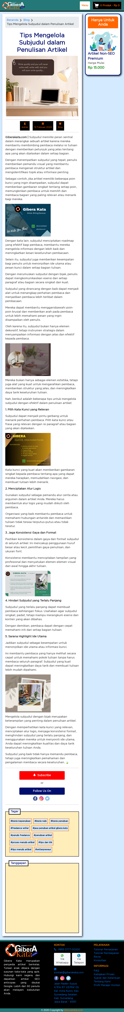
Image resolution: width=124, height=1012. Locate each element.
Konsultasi (100, 960)
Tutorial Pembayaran (106, 953)
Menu (85, 5)
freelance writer (20, 828)
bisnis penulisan (60, 821)
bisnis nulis (41, 821)
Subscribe (44, 775)
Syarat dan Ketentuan (107, 978)
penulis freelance (21, 835)
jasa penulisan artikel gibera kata (51, 828)
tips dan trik (46, 842)
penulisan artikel (43, 835)
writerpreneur (44, 850)
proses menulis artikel (23, 842)
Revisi (97, 957)
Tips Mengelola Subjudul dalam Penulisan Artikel (40, 24)
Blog (26, 20)
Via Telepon (79, 961)
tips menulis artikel (21, 850)
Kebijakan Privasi (104, 974)
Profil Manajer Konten (107, 985)
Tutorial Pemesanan (106, 949)
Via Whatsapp (62, 961)
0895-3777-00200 (69, 949)
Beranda (12, 20)
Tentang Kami (102, 981)
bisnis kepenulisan (21, 821)
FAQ (96, 971)
